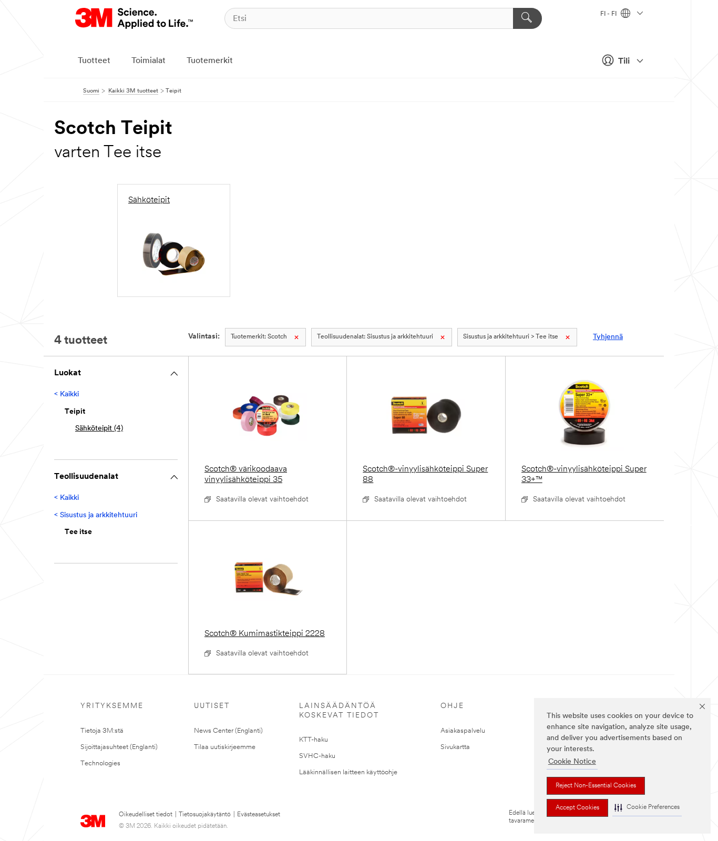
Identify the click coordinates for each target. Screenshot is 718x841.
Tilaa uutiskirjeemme (224, 747)
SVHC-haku (317, 756)
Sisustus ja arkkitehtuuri (375, 337)
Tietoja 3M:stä (102, 730)
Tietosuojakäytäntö (205, 815)
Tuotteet (94, 61)
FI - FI (609, 14)
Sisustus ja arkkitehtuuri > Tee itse (510, 337)
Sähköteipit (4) (99, 429)
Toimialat (148, 61)
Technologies (100, 763)
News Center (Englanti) (228, 730)
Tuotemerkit (210, 61)
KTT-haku (313, 739)
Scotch (259, 337)
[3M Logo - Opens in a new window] (134, 18)
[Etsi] (527, 18)
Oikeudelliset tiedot (145, 815)
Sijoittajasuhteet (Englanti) (119, 747)
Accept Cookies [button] (577, 808)
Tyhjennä (608, 337)
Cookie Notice (572, 762)
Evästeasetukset (258, 815)
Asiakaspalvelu (462, 730)
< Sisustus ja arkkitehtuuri (95, 515)
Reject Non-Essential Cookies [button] (596, 786)
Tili (624, 61)
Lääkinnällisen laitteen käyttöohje (348, 772)
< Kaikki (66, 394)
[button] (647, 807)
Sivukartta (455, 747)
